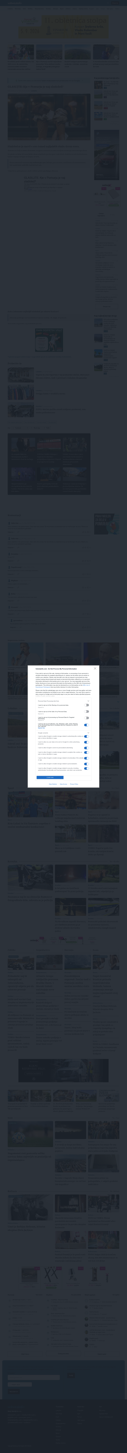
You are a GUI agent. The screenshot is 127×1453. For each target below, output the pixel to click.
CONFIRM (50, 777)
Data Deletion (53, 784)
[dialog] (63, 726)
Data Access (63, 784)
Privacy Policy (74, 784)
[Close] (95, 669)
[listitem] (63, 701)
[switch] (86, 705)
